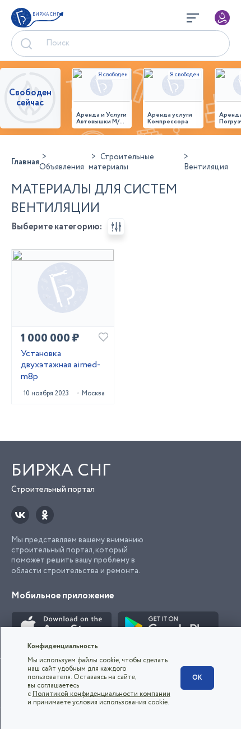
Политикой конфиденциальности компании (101, 694)
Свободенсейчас (30, 97)
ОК (197, 677)
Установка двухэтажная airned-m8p (60, 365)
